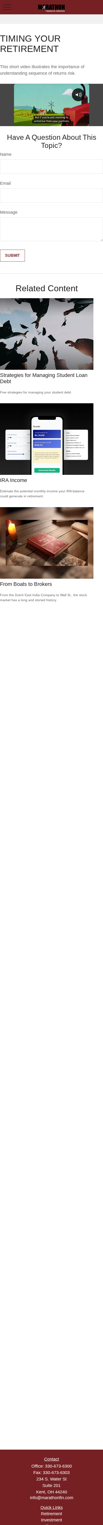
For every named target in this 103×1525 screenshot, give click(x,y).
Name (5, 154)
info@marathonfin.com (51, 1497)
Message (8, 212)
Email (5, 183)
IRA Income (13, 480)
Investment (51, 1520)
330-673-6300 (58, 1466)
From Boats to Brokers (26, 584)
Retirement (51, 1513)
